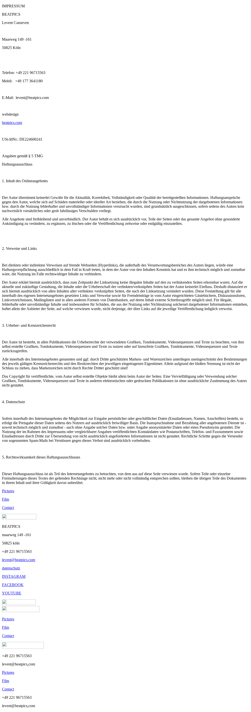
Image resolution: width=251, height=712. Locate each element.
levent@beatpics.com (18, 560)
